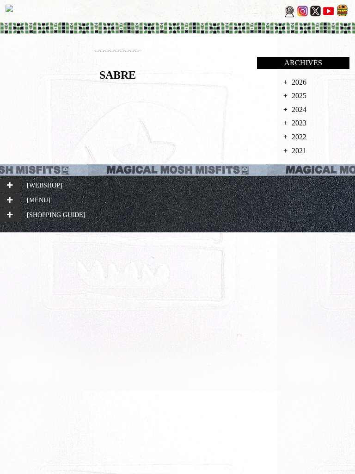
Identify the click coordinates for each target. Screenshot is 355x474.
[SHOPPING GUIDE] (56, 214)
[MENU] (38, 200)
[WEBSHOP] (44, 185)
